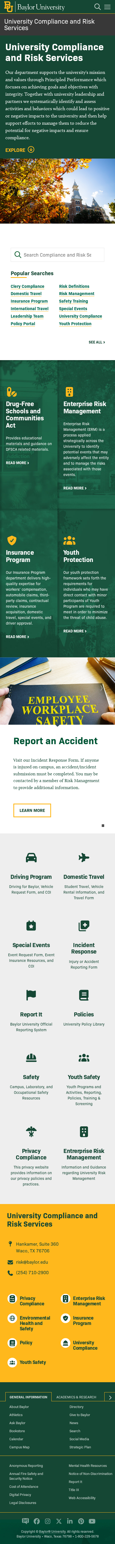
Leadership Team (27, 316)
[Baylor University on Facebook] (35, 1523)
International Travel (29, 308)
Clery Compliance (27, 286)
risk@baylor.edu (32, 1262)
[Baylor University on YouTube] (91, 1523)
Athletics (15, 1414)
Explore (15, 150)
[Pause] (103, 825)
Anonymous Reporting (26, 1465)
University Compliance (80, 316)
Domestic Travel (26, 293)
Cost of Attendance (23, 1486)
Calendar (16, 1438)
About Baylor (19, 1406)
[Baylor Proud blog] (24, 1523)
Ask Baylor (17, 1422)
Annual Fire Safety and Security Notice (26, 1476)
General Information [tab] (28, 1396)
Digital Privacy (20, 1494)
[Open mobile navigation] (108, 7)
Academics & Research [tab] (76, 1396)
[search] (95, 7)
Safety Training (73, 301)
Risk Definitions (74, 286)
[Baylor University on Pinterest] (80, 1523)
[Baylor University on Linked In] (68, 1523)
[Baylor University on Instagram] (46, 1523)
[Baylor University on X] (57, 1523)
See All (95, 342)
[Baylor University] (34, 6)
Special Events (73, 308)
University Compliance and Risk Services (49, 24)
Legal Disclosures (22, 1502)
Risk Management (76, 293)
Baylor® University (52, 1531)
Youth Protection (75, 323)
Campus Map (19, 1446)
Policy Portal (23, 323)
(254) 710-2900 (32, 1272)
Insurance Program (29, 301)
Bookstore (17, 1430)
